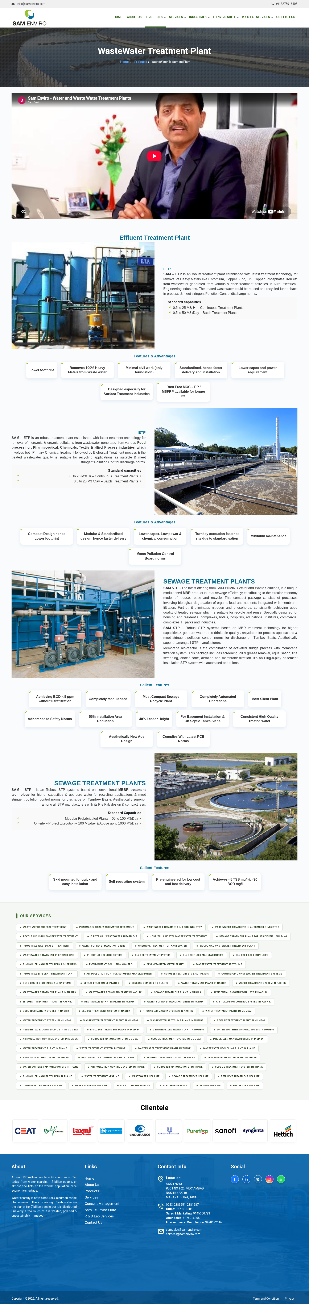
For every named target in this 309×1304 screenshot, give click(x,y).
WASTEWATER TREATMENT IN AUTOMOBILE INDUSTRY (247, 927)
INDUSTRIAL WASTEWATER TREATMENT (46, 945)
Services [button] (176, 17)
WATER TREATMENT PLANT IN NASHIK (203, 983)
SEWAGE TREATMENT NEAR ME (190, 1076)
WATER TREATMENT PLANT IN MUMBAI (228, 1011)
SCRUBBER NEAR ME (175, 1085)
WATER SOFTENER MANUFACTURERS (103, 945)
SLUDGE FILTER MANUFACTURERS (203, 955)
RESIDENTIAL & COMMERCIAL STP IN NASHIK (240, 992)
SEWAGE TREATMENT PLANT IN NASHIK (177, 992)
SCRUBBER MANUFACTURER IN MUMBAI (115, 1039)
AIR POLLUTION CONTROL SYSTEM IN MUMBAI (50, 1039)
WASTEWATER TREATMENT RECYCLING (219, 964)
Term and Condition (266, 1298)
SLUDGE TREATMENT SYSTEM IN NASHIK (106, 1011)
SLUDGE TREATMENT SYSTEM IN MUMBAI (176, 1039)
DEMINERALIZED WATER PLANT (165, 964)
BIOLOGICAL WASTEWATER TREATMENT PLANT (227, 945)
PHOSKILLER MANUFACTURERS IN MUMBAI (238, 1039)
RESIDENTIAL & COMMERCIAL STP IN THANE (107, 1057)
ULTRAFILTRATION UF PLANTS (101, 983)
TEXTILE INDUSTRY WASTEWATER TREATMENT (50, 936)
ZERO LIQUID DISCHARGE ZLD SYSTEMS (47, 983)
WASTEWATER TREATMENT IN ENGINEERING (48, 955)
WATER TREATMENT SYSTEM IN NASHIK (262, 983)
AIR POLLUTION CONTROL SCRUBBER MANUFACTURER (119, 973)
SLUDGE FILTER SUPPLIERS (252, 955)
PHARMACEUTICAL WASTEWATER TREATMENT (106, 927)
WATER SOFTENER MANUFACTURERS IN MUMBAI (245, 1029)
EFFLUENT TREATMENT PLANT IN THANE (171, 1057)
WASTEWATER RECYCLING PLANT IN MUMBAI (177, 1020)
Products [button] (154, 17)
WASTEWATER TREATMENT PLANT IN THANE (164, 1048)
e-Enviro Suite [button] (224, 17)
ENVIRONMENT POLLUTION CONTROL (111, 964)
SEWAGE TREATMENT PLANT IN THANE (46, 1057)
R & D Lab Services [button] (256, 17)
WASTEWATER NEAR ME (145, 1076)
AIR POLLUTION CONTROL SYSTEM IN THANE (118, 1067)
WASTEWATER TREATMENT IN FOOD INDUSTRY (174, 927)
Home (119, 17)
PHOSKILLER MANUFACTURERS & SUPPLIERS (50, 964)
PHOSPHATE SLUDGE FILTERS (104, 955)
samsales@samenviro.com (184, 1229)
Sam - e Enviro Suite (100, 1210)
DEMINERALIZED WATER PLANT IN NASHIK (109, 1001)
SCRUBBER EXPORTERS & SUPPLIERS (186, 973)
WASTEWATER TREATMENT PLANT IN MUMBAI (110, 1020)
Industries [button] (198, 17)
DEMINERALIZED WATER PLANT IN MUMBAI (178, 1029)
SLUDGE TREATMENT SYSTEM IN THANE (239, 1067)
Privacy (289, 1298)
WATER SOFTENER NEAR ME (91, 1085)
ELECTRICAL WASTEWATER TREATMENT (113, 936)
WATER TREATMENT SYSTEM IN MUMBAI (47, 1020)
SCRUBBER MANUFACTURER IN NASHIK (46, 1011)
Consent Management (102, 1203)
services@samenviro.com (183, 1234)
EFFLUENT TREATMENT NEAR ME (240, 1076)
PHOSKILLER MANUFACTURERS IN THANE (47, 1076)
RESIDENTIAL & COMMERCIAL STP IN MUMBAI (50, 1029)
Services (91, 1197)
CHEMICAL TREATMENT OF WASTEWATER (162, 945)
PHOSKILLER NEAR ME (246, 1085)
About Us (134, 17)
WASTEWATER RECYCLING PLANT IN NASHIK (115, 992)
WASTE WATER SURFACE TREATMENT (45, 927)
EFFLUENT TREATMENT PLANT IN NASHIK (47, 1001)
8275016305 (184, 1209)
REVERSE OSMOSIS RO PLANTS (150, 983)
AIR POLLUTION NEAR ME (135, 1085)
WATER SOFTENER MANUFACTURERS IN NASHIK (175, 1001)
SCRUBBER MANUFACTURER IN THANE (179, 1067)
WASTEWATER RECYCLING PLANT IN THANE (229, 1048)
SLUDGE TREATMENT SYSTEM (152, 955)
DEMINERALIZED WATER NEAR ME (42, 1085)
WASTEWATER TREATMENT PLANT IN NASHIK (49, 992)
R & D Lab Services (99, 1216)
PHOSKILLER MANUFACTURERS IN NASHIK (168, 1011)
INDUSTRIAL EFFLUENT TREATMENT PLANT (48, 973)
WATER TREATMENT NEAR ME (102, 1076)
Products (140, 61)
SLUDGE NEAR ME (210, 1085)
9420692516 (213, 1222)
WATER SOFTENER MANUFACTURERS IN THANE (50, 1067)
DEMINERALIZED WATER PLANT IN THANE (232, 1057)
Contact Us (285, 17)
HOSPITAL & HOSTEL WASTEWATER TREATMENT (178, 936)
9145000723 (201, 1213)
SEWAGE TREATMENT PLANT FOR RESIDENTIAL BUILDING (253, 936)
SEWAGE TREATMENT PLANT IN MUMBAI (241, 1020)
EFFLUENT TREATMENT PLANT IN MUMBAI (115, 1029)
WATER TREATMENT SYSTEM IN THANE (102, 1048)
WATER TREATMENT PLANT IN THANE (45, 1048)
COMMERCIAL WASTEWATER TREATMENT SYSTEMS (251, 973)
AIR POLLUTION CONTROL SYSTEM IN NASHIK (243, 1001)
